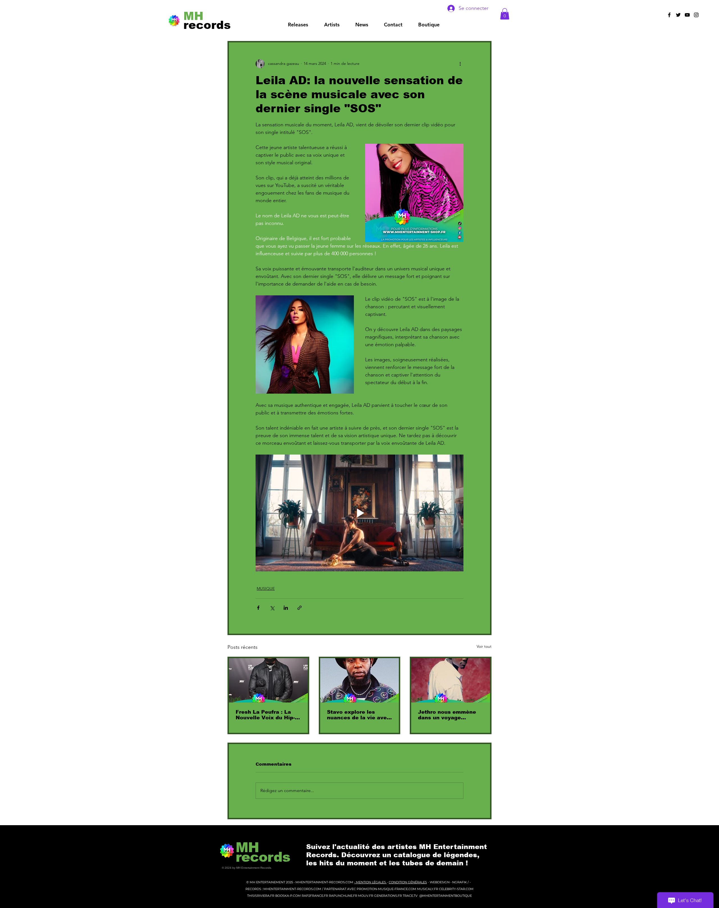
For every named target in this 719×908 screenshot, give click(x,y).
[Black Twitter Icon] (678, 15)
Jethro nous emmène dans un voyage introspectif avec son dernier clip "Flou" (447, 714)
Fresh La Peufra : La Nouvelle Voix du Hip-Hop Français (265, 714)
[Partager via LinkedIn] (285, 607)
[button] (331, 25)
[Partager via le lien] (299, 607)
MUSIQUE (266, 588)
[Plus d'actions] (460, 63)
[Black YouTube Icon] (687, 15)
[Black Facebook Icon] (669, 15)
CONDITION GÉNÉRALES (408, 882)
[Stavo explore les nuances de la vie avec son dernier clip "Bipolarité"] (359, 680)
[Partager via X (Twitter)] (272, 607)
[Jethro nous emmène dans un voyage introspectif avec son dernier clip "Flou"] (450, 680)
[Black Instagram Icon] (696, 15)
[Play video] (359, 513)
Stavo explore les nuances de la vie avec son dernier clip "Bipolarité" (358, 714)
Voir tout (484, 646)
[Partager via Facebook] (258, 607)
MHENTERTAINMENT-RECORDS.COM (324, 882)
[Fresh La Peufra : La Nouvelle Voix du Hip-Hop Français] (268, 680)
